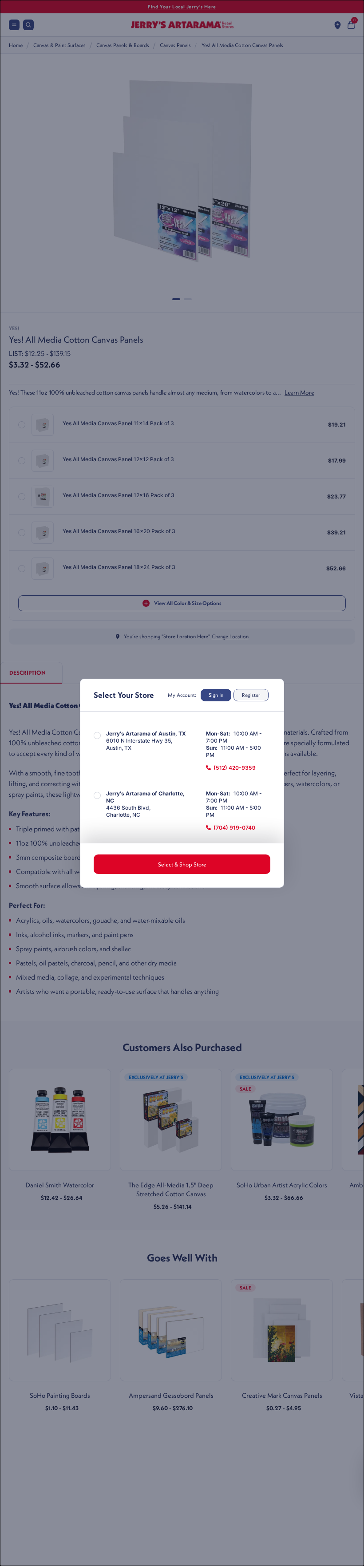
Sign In (216, 695)
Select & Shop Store (182, 864)
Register (251, 695)
